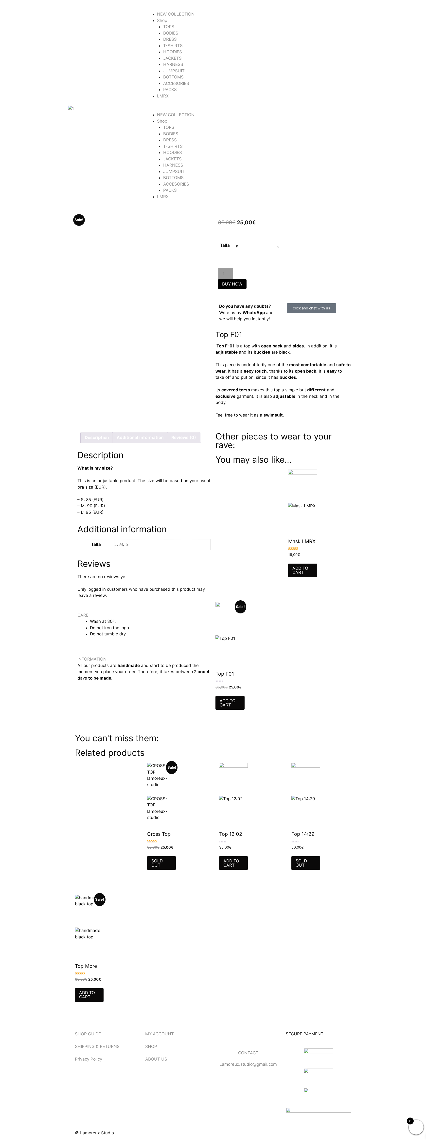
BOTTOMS (173, 77)
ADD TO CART (300, 570)
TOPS (168, 26)
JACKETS (172, 58)
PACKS (170, 89)
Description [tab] (97, 437)
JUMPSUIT (174, 70)
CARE (83, 615)
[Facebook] (221, 1037)
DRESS (170, 39)
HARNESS (173, 64)
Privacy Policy (88, 1059)
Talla (225, 245)
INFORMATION (91, 659)
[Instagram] (235, 1037)
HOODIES (172, 51)
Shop (162, 20)
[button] (213, 109)
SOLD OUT (157, 863)
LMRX (163, 96)
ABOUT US (156, 1059)
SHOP (151, 1046)
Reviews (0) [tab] (183, 437)
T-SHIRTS (173, 45)
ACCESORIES (176, 83)
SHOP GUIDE (88, 1033)
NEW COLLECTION (176, 14)
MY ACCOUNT (159, 1033)
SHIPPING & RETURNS (97, 1046)
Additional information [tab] (140, 437)
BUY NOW (232, 284)
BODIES (170, 33)
